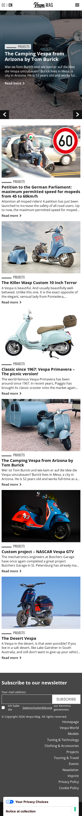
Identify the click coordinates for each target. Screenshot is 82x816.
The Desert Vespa (19, 638)
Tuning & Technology (63, 740)
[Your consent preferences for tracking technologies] (75, 809)
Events (74, 764)
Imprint (73, 776)
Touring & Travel (66, 758)
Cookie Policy (69, 788)
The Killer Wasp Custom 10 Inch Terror (39, 282)
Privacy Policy (69, 782)
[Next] (77, 114)
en (10, 5)
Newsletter (70, 770)
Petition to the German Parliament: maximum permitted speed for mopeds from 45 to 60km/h (41, 191)
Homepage (70, 722)
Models (73, 734)
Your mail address (14, 692)
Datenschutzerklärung (37, 708)
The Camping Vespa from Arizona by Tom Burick (34, 56)
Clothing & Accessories (62, 746)
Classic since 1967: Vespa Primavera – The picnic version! (38, 371)
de (3, 5)
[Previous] (4, 114)
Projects (72, 752)
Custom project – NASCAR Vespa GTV (38, 551)
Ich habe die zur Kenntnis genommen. (39, 707)
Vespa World (69, 728)
